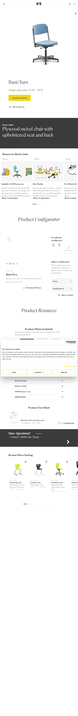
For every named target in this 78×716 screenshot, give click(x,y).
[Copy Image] (13, 263)
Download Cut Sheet (19, 98)
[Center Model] (10, 263)
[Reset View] (7, 263)
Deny (14, 372)
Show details (67, 366)
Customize (37, 372)
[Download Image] (16, 263)
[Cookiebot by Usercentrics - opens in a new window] (67, 342)
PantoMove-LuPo (57, 482)
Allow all (64, 372)
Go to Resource (11, 198)
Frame (55, 281)
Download (69, 423)
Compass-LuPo (35, 482)
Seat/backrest (58, 288)
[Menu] (4, 4)
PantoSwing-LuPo (15, 482)
